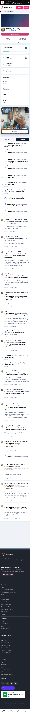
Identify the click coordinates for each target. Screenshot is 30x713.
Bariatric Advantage (6, 652)
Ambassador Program (7, 609)
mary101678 (23, 221)
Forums (3, 621)
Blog (2, 587)
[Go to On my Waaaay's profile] (2, 220)
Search (3, 631)
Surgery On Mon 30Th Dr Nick (13, 389)
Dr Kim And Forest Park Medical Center (16, 441)
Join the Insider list (8, 574)
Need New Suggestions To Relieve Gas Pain (16, 293)
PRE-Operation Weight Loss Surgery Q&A (17, 374)
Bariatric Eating (5, 648)
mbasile (22, 428)
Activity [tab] (22, 139)
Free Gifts (3, 614)
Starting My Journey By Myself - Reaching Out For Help (14, 333)
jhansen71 (23, 254)
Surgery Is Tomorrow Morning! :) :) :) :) (16, 464)
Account (3, 664)
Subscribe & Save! (6, 607)
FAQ (2, 594)
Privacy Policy (16, 703)
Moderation (11, 213)
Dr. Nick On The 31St (10, 371)
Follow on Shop (8, 688)
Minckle (9, 363)
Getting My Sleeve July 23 (12, 426)
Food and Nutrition (9, 240)
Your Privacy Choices (11, 706)
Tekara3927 (10, 456)
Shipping (3, 659)
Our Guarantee (5, 669)
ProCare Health (5, 645)
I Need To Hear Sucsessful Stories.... (17, 206)
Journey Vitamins (6, 650)
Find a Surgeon (5, 628)
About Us (3, 585)
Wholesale (4, 672)
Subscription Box (6, 602)
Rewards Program (6, 604)
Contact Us (4, 667)
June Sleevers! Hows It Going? (16, 191)
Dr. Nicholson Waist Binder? (12, 404)
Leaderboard (4, 623)
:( (4, 505)
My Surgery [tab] (8, 139)
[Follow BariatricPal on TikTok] (16, 683)
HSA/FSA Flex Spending (7, 589)
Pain (5, 311)
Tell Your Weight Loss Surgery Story (16, 393)
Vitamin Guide (5, 599)
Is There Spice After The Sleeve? (16, 170)
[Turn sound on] (26, 110)
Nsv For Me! (11, 177)
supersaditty (23, 296)
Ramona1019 (10, 331)
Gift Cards (4, 611)
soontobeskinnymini (10, 468)
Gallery (3, 626)
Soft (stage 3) (12, 223)
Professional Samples (7, 674)
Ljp (21, 238)
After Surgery (8, 274)
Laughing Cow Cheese (11, 236)
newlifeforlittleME (9, 445)
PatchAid (3, 638)
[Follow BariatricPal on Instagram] (7, 683)
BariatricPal (4, 640)
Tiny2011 (22, 391)
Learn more (3, 2)
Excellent (8, 65)
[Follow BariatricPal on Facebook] (3, 683)
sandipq (9, 355)
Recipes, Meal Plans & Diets (8, 592)
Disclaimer (23, 703)
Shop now (15, 131)
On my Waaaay (11, 143)
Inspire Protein (5, 643)
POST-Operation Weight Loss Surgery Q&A (16, 277)
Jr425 (21, 313)
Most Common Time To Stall (15, 154)
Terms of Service (8, 703)
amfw (21, 276)
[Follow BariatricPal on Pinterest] (11, 683)
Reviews (3, 597)
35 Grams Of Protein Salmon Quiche (15, 219)
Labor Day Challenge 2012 (12, 252)
